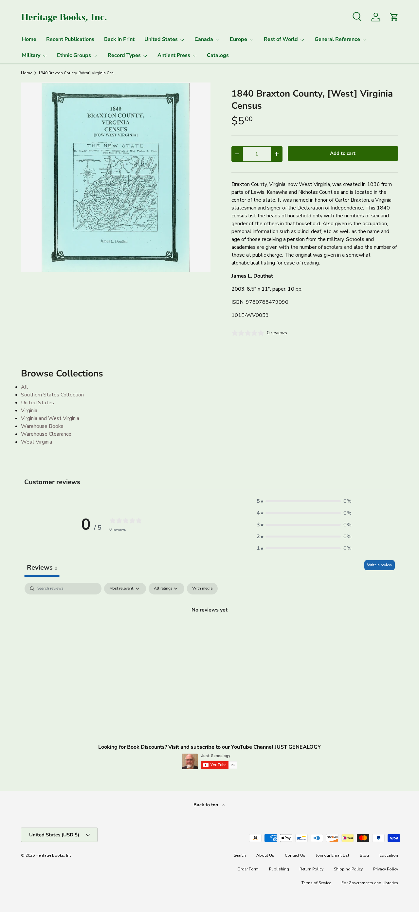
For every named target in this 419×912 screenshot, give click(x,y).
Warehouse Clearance (46, 434)
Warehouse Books (42, 426)
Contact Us (295, 855)
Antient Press (173, 55)
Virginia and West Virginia (50, 418)
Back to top (206, 805)
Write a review (379, 565)
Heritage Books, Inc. (54, 855)
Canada (203, 39)
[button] (304, 501)
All (24, 387)
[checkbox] (202, 588)
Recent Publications (70, 39)
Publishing (279, 869)
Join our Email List (332, 855)
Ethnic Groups (74, 55)
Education (388, 855)
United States (161, 39)
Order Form (248, 869)
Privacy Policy (385, 869)
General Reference (337, 39)
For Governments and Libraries (369, 882)
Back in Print (119, 39)
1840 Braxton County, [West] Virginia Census (77, 73)
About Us (265, 855)
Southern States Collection (52, 394)
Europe (238, 39)
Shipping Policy (348, 869)
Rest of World (281, 39)
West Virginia (36, 442)
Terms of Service (316, 882)
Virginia (29, 410)
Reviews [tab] (42, 567)
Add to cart (342, 153)
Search (240, 855)
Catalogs (218, 55)
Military (31, 55)
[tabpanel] (209, 631)
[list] (115, 177)
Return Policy (311, 869)
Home (29, 39)
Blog (364, 855)
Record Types (124, 55)
